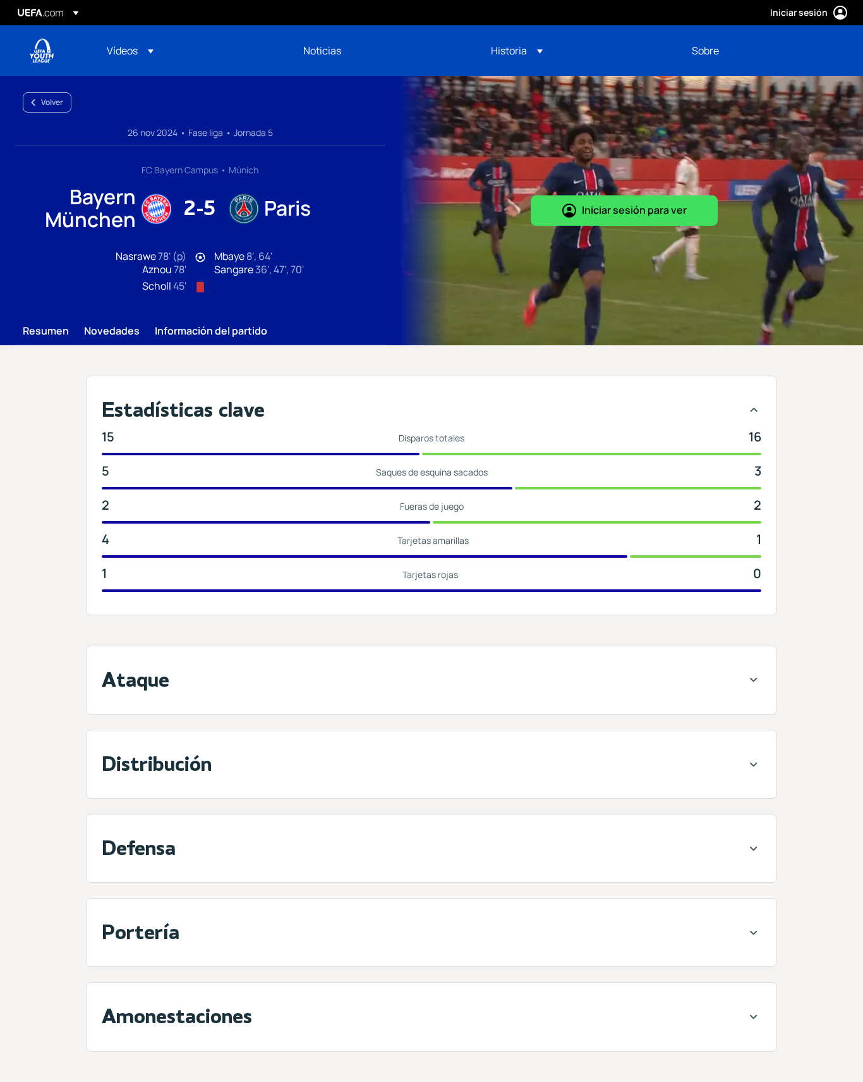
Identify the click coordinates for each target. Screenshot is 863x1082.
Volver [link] (52, 102)
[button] (130, 51)
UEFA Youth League (41, 51)
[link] (322, 51)
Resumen (46, 331)
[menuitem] (189, 51)
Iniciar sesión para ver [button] (634, 210)
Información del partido (211, 331)
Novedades (112, 331)
